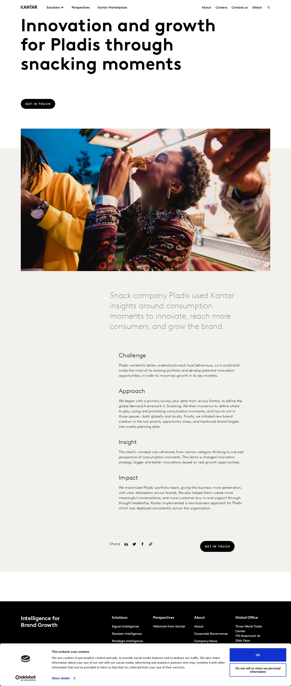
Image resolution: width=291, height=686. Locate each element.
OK (258, 655)
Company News (205, 641)
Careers (221, 7)
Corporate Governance (211, 634)
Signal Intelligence (125, 626)
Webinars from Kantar (169, 626)
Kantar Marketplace (112, 7)
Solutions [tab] (53, 7)
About (206, 7)
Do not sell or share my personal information (258, 669)
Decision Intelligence (127, 634)
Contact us (239, 7)
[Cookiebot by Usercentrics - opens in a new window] (25, 678)
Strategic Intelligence (127, 641)
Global (257, 7)
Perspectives (81, 7)
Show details (61, 678)
